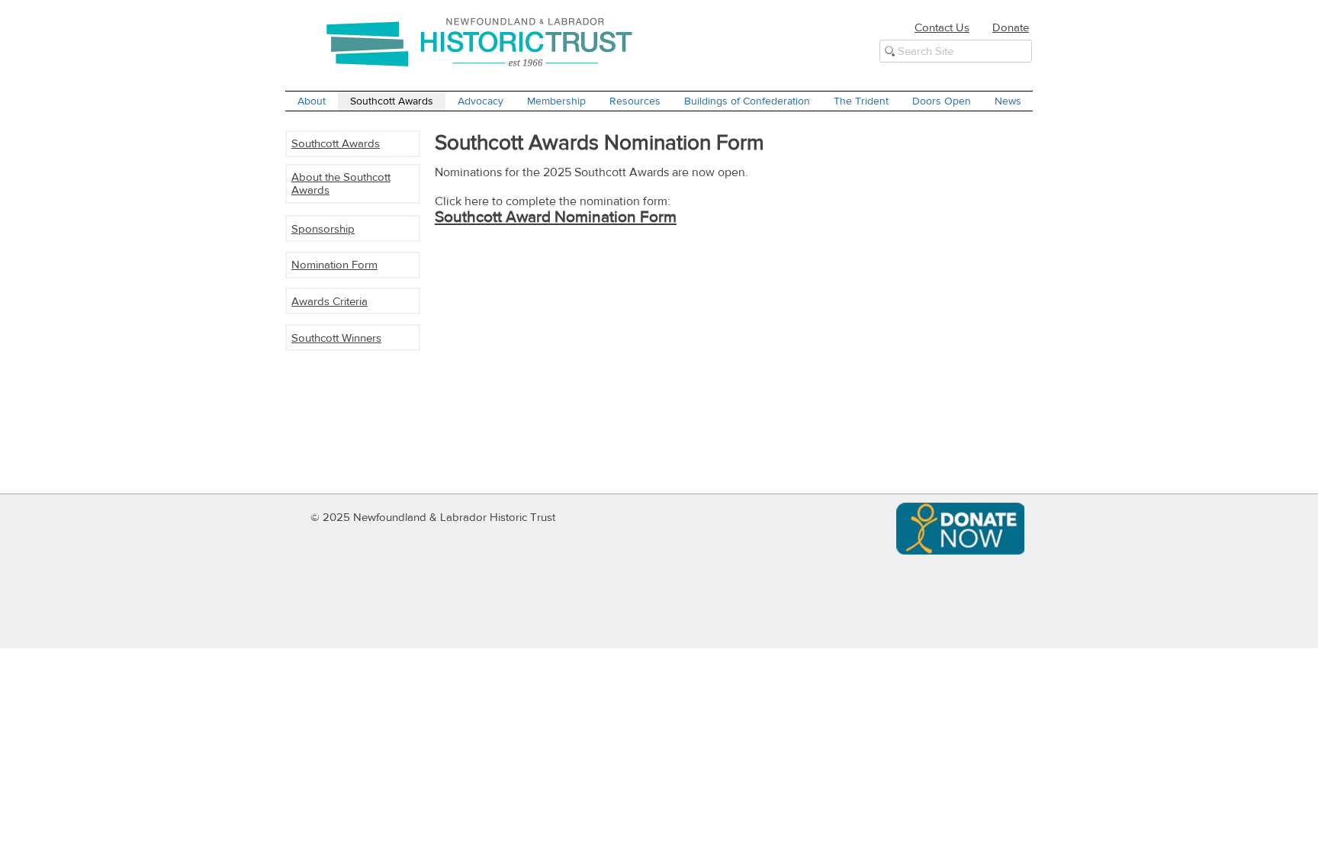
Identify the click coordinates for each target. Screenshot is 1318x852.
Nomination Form (334, 264)
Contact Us (942, 27)
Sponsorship (323, 228)
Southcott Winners (336, 337)
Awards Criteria (329, 300)
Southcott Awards (335, 143)
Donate (1010, 27)
